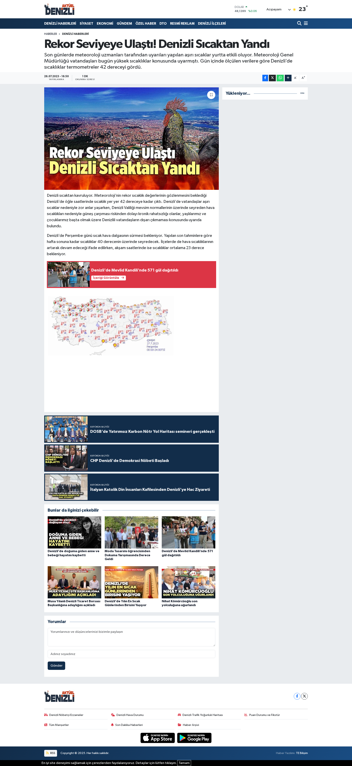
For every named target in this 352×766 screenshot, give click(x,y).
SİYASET (86, 23)
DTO (163, 23)
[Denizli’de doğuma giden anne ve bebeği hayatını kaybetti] (74, 532)
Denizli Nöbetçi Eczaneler (66, 715)
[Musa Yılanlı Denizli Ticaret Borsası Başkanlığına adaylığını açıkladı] (74, 582)
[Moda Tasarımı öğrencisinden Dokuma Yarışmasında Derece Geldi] (131, 532)
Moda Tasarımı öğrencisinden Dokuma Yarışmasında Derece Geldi (127, 554)
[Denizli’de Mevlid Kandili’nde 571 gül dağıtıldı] (188, 532)
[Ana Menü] (305, 23)
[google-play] (194, 738)
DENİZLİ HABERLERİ (60, 23)
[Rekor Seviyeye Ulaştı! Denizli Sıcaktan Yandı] (131, 138)
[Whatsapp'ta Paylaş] (280, 78)
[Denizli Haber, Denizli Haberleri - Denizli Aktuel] (59, 9)
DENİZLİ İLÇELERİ (212, 23)
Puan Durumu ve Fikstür (264, 715)
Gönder (57, 665)
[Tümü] (302, 93)
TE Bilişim (302, 753)
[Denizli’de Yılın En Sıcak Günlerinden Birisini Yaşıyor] (131, 582)
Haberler (50, 34)
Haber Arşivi (191, 724)
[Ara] (299, 23)
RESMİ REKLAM (182, 23)
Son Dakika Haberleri (129, 724)
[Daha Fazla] (288, 78)
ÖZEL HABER (145, 23)
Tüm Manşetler (59, 724)
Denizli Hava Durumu (130, 715)
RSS (52, 753)
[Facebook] (297, 696)
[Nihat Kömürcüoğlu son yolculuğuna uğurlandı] (188, 582)
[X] (304, 696)
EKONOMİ (105, 23)
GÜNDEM (124, 23)
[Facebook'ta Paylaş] (265, 78)
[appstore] (158, 738)
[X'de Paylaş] (272, 78)
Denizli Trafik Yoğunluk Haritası (203, 715)
